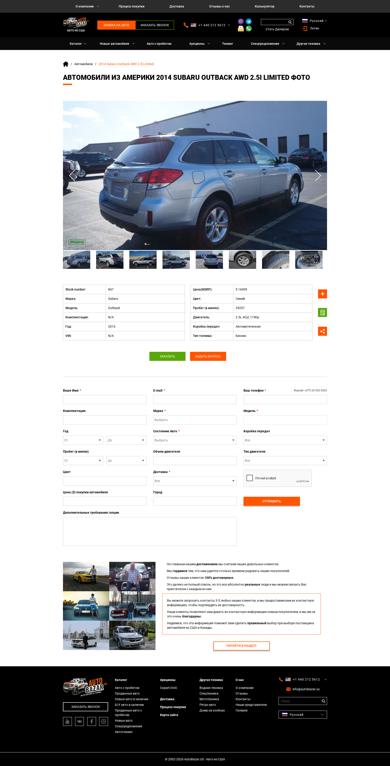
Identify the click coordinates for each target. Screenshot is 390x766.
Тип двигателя (254, 451)
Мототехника (209, 699)
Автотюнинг (124, 732)
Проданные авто (127, 693)
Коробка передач (257, 431)
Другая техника (308, 43)
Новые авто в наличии (131, 699)
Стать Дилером (277, 29)
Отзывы (242, 693)
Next (318, 175)
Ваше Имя (72, 390)
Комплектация (74, 411)
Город (157, 492)
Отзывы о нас (219, 6)
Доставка (176, 6)
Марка (159, 411)
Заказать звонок (154, 25)
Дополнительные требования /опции (91, 512)
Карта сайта (169, 715)
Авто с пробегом (159, 43)
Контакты (306, 6)
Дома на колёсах (212, 710)
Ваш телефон (285, 390)
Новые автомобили (114, 43)
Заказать (167, 356)
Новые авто (123, 720)
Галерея (242, 710)
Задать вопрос (208, 356)
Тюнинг (227, 43)
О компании (85, 6)
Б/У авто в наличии (129, 705)
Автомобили (83, 64)
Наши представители (251, 705)
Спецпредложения (265, 43)
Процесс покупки (131, 6)
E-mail (159, 390)
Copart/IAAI (168, 688)
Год (65, 431)
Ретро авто (208, 705)
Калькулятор (264, 6)
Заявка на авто (116, 25)
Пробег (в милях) (76, 451)
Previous (72, 175)
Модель (251, 411)
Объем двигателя (166, 451)
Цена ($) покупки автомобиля (85, 492)
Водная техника (211, 688)
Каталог (76, 43)
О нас (240, 680)
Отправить (271, 501)
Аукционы (196, 43)
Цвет (67, 472)
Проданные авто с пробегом (128, 713)
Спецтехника (209, 693)
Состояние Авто (166, 431)
